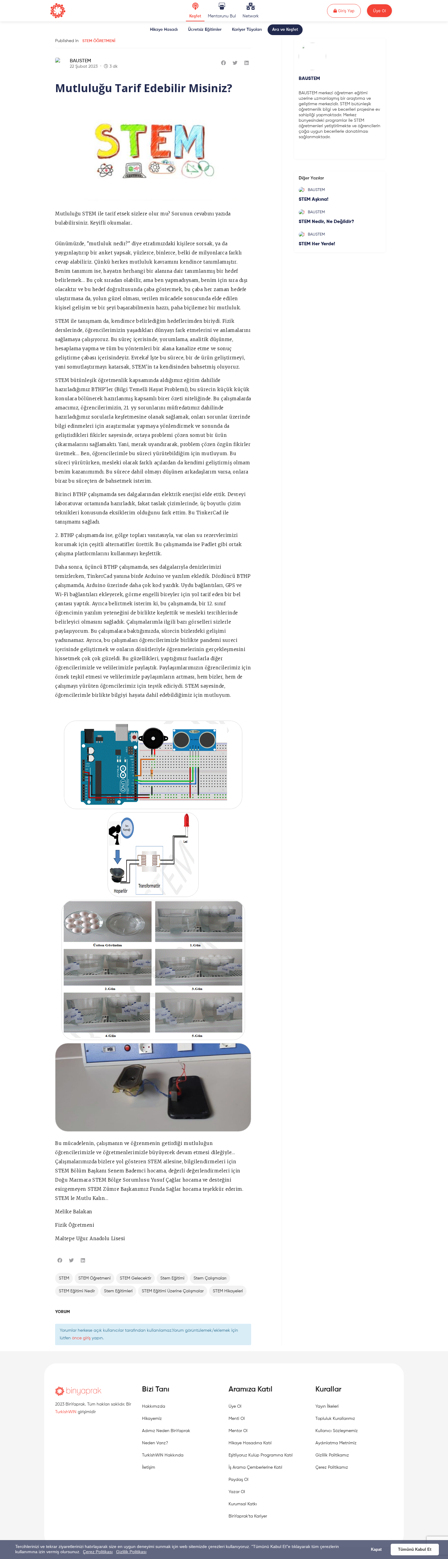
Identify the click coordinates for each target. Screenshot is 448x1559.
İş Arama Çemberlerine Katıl (255, 1467)
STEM (64, 1278)
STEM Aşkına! (313, 199)
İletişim (148, 1467)
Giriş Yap (349, 10)
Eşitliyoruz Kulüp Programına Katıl (261, 1455)
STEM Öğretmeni (98, 41)
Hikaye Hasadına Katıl (250, 1443)
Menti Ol (237, 1419)
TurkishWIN (65, 1412)
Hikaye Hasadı (164, 29)
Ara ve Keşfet (285, 29)
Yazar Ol (237, 1492)
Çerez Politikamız (331, 1467)
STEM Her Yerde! (317, 244)
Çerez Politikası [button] (98, 1551)
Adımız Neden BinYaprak (166, 1431)
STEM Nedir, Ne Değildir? (326, 221)
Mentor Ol (238, 1431)
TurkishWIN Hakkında (162, 1455)
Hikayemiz (152, 1419)
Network (251, 16)
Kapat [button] (376, 1549)
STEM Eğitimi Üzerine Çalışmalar (173, 1291)
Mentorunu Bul (222, 16)
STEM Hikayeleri (228, 1291)
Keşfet (195, 16)
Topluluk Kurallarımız (335, 1419)
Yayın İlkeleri (327, 1406)
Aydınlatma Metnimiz (336, 1443)
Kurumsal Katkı (243, 1504)
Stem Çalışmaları (210, 1278)
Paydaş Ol (238, 1480)
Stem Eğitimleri (118, 1291)
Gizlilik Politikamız (332, 1455)
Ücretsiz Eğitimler (205, 29)
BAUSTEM (80, 61)
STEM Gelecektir (135, 1278)
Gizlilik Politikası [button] (131, 1551)
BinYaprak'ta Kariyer (248, 1516)
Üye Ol (379, 10)
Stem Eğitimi (172, 1278)
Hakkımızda (153, 1406)
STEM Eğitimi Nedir (77, 1291)
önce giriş (81, 1338)
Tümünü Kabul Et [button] (414, 1549)
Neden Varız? (155, 1443)
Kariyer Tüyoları (247, 29)
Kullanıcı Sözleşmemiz (336, 1431)
